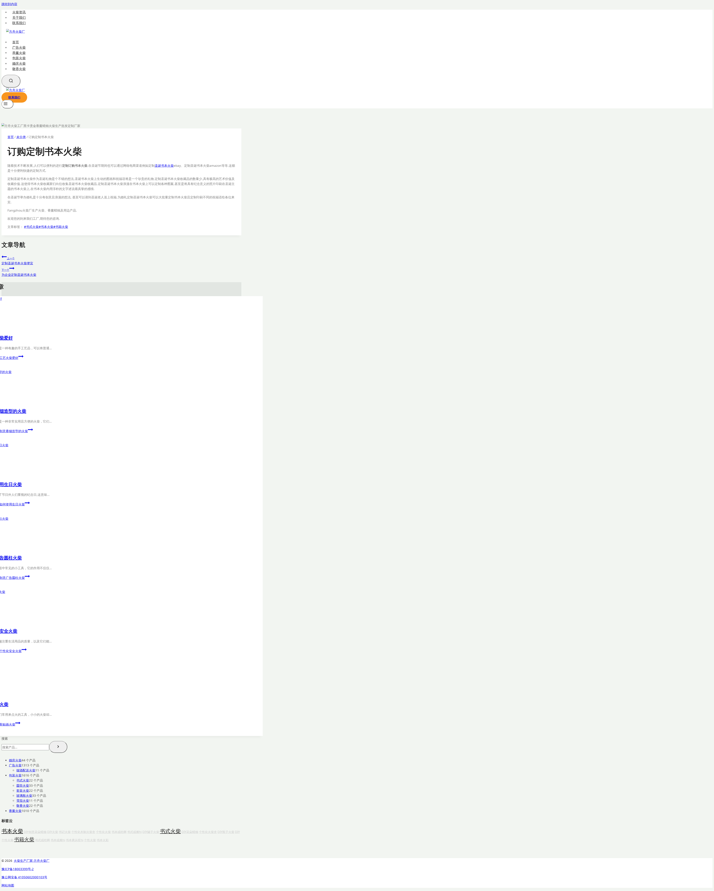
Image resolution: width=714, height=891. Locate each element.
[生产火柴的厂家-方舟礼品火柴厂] (15, 31)
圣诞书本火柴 (164, 165)
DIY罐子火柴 (150, 832)
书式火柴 (31, 227)
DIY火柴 (52, 832)
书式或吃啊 (42, 840)
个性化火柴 (103, 832)
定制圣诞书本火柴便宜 (17, 261)
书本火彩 (103, 840)
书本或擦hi (58, 840)
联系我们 (19, 23)
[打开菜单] (7, 104)
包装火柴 (19, 58)
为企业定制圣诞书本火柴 (18, 272)
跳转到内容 (9, 4)
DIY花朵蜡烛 (189, 832)
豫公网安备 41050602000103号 (24, 877)
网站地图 (7, 885)
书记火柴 (65, 832)
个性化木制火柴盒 (83, 832)
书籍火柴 (60, 227)
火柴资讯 (19, 12)
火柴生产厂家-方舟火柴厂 (31, 860)
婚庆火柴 (19, 63)
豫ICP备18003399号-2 (17, 869)
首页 (15, 42)
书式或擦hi (134, 832)
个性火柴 (90, 840)
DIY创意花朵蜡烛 (35, 832)
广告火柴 (19, 47)
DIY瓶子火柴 (226, 832)
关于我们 (19, 18)
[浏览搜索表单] (10, 81)
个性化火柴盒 (208, 832)
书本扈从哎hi (74, 840)
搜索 (4, 738)
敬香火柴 (19, 69)
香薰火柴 (19, 52)
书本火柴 (46, 227)
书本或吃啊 (119, 832)
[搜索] (58, 747)
